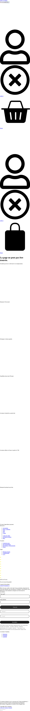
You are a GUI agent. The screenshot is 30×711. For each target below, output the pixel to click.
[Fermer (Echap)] (4, 709)
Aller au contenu (3, 0)
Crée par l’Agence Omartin (6, 707)
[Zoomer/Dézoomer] (0, 709)
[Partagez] (3, 709)
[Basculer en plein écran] (2, 709)
